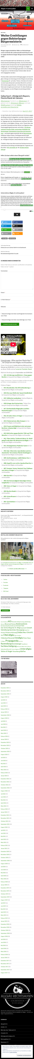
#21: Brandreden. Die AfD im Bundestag (17, 388)
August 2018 (4, 936)
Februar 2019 (4, 918)
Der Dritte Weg (6, 628)
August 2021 (4, 827)
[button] (6, 222)
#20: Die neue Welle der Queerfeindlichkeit (18, 393)
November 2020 (5, 854)
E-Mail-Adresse (6, 299)
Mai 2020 (3, 872)
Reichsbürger (12, 238)
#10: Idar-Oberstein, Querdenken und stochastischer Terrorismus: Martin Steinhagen (16, 452)
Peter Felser (27, 638)
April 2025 (3, 706)
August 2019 (4, 900)
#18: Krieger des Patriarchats (13, 403)
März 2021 (3, 842)
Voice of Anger (7, 651)
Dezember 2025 (5, 687)
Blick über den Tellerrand (7, 1030)
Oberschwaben (17, 635)
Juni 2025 (3, 703)
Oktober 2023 (4, 748)
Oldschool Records (7, 638)
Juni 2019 (3, 906)
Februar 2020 (4, 881)
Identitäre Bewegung (16, 630)
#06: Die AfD (8, 475)
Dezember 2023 (5, 742)
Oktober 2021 (4, 821)
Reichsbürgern (28, 133)
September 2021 (5, 824)
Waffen (23, 651)
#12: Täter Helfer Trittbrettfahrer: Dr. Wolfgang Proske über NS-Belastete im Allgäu (17, 439)
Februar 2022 (4, 809)
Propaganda (11, 640)
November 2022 (5, 781)
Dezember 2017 (5, 960)
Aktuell (3, 32)
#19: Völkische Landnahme (12, 398)
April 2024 (3, 730)
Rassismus (21, 641)
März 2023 (3, 769)
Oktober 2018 (4, 930)
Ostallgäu (18, 637)
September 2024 (5, 715)
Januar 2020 (4, 884)
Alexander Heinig (16, 621)
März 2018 (3, 951)
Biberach (3, 624)
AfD (9, 621)
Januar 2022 (4, 812)
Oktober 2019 (4, 894)
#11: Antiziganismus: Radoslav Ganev (16, 446)
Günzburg (5, 630)
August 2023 (4, 754)
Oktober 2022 (4, 784)
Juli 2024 (3, 721)
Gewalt (29, 628)
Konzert (3, 632)
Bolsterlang (5, 81)
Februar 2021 (4, 845)
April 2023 (3, 766)
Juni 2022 (3, 797)
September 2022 (5, 788)
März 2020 (3, 878)
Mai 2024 (3, 727)
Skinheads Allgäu (20, 646)
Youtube (5, 582)
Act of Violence (4, 621)
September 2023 (5, 751)
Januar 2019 (4, 921)
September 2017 (5, 969)
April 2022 (3, 803)
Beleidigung (22, 621)
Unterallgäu (25, 648)
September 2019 (5, 897)
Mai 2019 (3, 909)
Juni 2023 (3, 760)
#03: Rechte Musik (10, 491)
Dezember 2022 (5, 778)
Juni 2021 (3, 833)
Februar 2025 (4, 709)
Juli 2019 (3, 903)
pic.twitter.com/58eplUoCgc (9, 107)
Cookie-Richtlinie (13, 1052)
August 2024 (4, 718)
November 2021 (5, 818)
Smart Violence (27, 646)
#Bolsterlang (23, 101)
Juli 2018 (3, 939)
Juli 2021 (3, 830)
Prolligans (3, 641)
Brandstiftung (11, 625)
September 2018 (5, 933)
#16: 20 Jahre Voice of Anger (13, 416)
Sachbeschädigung (9, 646)
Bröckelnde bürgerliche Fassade (9, 252)
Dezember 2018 (5, 924)
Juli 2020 (3, 866)
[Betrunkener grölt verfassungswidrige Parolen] (9, 669)
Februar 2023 (4, 772)
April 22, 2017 (27, 111)
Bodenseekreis (21, 624)
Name (3, 292)
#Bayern (21, 103)
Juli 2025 (3, 700)
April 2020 (3, 875)
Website (3, 306)
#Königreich (14, 103)
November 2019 (5, 891)
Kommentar (4, 271)
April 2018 (3, 948)
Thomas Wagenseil (15, 649)
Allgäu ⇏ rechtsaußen (8, 9)
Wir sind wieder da (12, 147)
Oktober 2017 (4, 966)
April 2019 (3, 912)
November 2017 (5, 963)
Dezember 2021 (5, 815)
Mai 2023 (3, 763)
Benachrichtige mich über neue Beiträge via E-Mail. (16, 320)
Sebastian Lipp (16, 44)
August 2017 (4, 972)
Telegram (5, 588)
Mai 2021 (3, 836)
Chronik (3, 1033)
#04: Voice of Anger (10, 486)
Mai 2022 (3, 800)
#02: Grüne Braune (10, 496)
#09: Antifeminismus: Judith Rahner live (16, 458)
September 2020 (5, 860)
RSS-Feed (5, 591)
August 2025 (4, 697)
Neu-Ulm (26, 632)
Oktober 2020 (4, 857)
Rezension (3, 1042)
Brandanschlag (4, 625)
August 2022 (4, 791)
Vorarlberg (16, 651)
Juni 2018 (3, 942)
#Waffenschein (5, 105)
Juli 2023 (3, 757)
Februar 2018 (4, 954)
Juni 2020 (3, 869)
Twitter (5, 579)
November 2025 (5, 691)
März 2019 (3, 915)
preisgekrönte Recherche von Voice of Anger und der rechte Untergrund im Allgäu (17, 563)
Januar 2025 (4, 712)
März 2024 (3, 733)
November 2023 (5, 745)
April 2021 (3, 839)
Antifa (2, 1027)
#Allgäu (19, 105)
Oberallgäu (4, 238)
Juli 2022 (3, 794)
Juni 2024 (3, 724)
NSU (2, 635)
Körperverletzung (11, 632)
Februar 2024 (4, 736)
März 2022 (3, 806)
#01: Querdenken (9, 502)
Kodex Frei (26, 630)
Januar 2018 (4, 957)
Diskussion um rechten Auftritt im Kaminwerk (13, 246)
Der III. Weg (16, 628)
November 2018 (5, 927)
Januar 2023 (4, 775)
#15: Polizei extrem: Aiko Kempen (14, 421)
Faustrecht (23, 628)
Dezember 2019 (5, 888)
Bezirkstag (28, 621)
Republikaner (25, 644)
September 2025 (5, 694)
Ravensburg (6, 643)
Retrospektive (4, 1039)
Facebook (5, 585)
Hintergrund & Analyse (7, 1036)
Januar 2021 (4, 848)
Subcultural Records (6, 649)
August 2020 (4, 863)
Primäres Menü (32, 9)
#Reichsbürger (5, 101)
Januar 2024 (4, 739)
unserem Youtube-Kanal (24, 369)
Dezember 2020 (5, 851)
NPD (31, 632)
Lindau (20, 632)
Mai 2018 (3, 945)
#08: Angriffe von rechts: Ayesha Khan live (17, 463)
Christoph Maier (20, 625)
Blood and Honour (10, 624)
